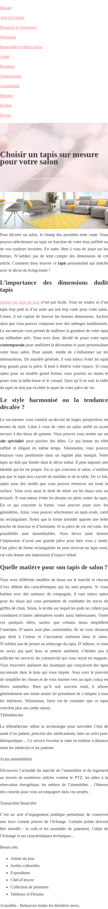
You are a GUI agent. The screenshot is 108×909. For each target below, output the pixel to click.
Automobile (10, 86)
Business (7, 66)
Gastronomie (10, 76)
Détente (6, 95)
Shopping (8, 37)
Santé (4, 56)
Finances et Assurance (18, 27)
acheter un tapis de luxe (20, 302)
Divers (5, 115)
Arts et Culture (12, 17)
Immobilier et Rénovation (21, 47)
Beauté (6, 8)
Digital (5, 105)
